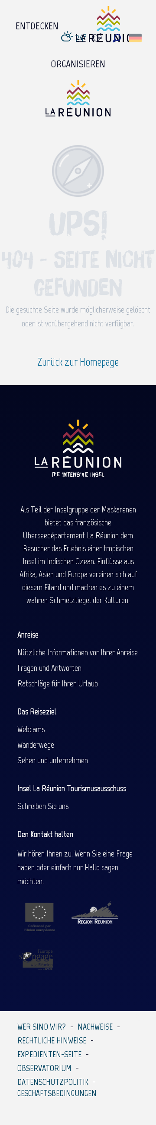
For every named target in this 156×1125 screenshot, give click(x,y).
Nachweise (95, 1026)
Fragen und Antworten (49, 668)
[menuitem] (37, 24)
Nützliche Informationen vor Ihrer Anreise (77, 652)
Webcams (31, 729)
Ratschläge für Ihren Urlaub (57, 683)
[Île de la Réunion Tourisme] (78, 101)
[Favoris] (98, 38)
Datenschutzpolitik (52, 1082)
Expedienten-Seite (49, 1054)
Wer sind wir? (41, 1026)
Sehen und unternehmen (52, 760)
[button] (116, 38)
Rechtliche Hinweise (51, 1040)
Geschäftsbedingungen (57, 1093)
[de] (135, 38)
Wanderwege (35, 744)
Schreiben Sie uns (42, 806)
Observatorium (44, 1068)
